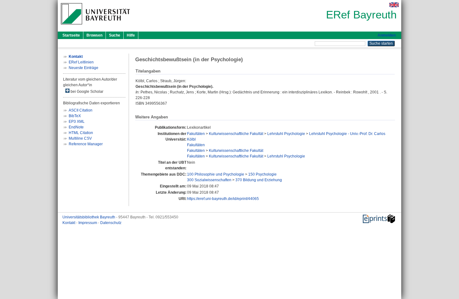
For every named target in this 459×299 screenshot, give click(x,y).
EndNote (76, 127)
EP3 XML (77, 121)
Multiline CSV (80, 138)
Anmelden (387, 35)
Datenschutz (110, 223)
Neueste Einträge (83, 68)
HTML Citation (81, 133)
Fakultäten (196, 134)
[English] (394, 4)
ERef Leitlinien (81, 62)
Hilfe (131, 35)
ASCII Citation (80, 110)
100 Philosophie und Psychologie (215, 174)
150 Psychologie (262, 174)
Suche (114, 35)
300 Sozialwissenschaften (209, 180)
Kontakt (69, 223)
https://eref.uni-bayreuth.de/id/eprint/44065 (223, 199)
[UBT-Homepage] (95, 26)
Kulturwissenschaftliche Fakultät (236, 134)
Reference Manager (86, 144)
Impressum (88, 223)
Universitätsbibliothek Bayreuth (89, 217)
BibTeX (75, 116)
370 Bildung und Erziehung (258, 180)
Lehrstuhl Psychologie (286, 134)
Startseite (71, 35)
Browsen (94, 35)
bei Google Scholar (86, 91)
